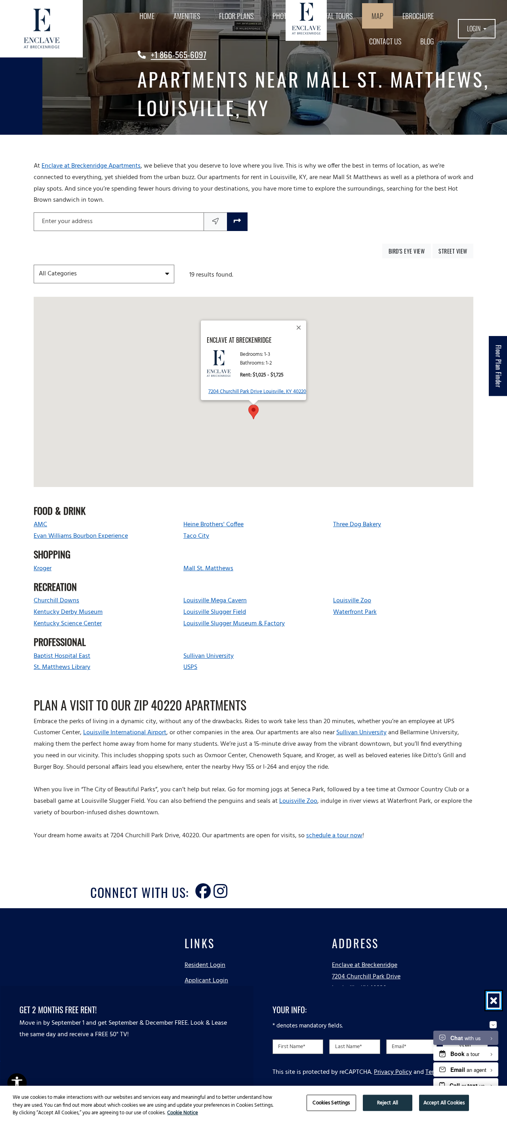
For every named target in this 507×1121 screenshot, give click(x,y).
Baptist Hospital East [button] (62, 656)
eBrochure (418, 16)
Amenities (186, 16)
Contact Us (385, 41)
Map (377, 16)
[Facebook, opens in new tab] (203, 884)
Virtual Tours (332, 16)
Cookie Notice (182, 1113)
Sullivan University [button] (208, 656)
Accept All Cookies (444, 1102)
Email (399, 1046)
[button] (477, 28)
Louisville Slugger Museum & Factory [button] (234, 624)
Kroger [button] (42, 568)
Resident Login (205, 965)
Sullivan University (361, 733)
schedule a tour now (334, 836)
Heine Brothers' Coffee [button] (213, 524)
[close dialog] (493, 1000)
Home (146, 16)
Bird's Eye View (410, 250)
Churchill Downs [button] (56, 601)
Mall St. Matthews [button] (208, 568)
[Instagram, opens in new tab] (221, 884)
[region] (253, 1103)
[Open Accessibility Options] (17, 1084)
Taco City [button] (196, 536)
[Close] (299, 327)
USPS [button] (190, 667)
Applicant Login (206, 980)
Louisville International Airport (124, 733)
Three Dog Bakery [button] (357, 524)
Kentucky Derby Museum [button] (68, 612)
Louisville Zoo (298, 801)
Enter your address (67, 221)
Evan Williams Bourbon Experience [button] (81, 536)
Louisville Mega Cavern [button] (215, 601)
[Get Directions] (237, 221)
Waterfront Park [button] (355, 612)
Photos (283, 16)
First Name (291, 1046)
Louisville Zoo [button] (352, 601)
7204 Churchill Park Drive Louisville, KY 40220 (257, 392)
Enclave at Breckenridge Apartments (91, 166)
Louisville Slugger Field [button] (214, 612)
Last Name (348, 1046)
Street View (455, 250)
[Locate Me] (215, 221)
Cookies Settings (331, 1102)
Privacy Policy (393, 1071)
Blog (427, 41)
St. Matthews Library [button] (62, 667)
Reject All (387, 1102)
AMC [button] (40, 524)
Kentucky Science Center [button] (68, 624)
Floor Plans (236, 16)
